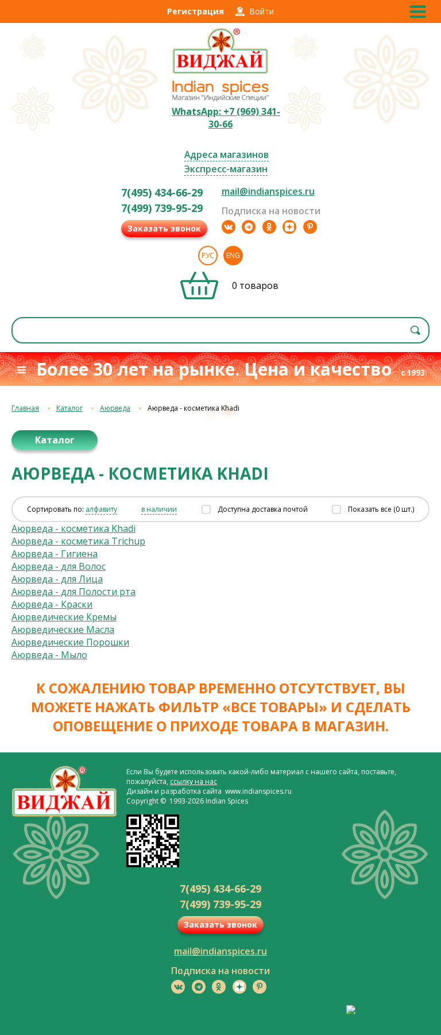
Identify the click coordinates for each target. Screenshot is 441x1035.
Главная (25, 408)
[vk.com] (228, 227)
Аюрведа (115, 408)
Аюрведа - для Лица (57, 579)
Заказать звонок (164, 228)
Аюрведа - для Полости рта (73, 591)
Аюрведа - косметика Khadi (73, 528)
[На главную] (220, 72)
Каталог (69, 408)
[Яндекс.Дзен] (289, 227)
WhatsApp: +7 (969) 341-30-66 (226, 117)
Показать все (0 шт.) (381, 509)
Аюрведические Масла (62, 629)
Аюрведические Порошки (70, 642)
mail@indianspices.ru (268, 191)
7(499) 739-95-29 (162, 208)
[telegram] (249, 227)
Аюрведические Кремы (64, 617)
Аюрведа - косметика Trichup (78, 541)
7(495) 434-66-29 (162, 192)
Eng (233, 255)
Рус (208, 255)
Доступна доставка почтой (263, 509)
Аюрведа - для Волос (58, 566)
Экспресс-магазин (226, 169)
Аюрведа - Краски (51, 604)
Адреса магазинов (226, 154)
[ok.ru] (269, 227)
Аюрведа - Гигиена (54, 553)
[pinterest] (310, 227)
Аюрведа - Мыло (49, 654)
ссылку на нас (193, 781)
